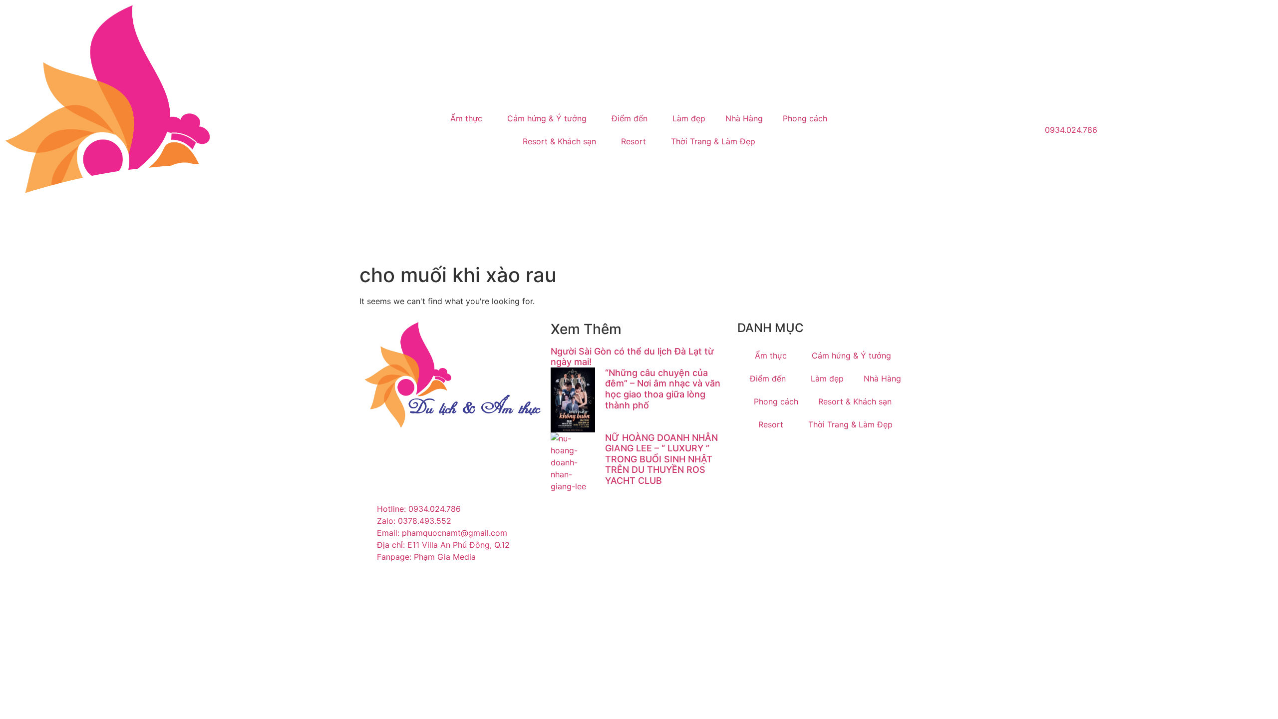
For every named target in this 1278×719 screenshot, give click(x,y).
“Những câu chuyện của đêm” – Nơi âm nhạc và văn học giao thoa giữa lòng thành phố (662, 388)
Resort (633, 141)
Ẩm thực (466, 118)
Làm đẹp (688, 118)
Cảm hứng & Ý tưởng (547, 118)
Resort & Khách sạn (559, 141)
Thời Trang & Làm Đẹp (713, 141)
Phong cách (805, 118)
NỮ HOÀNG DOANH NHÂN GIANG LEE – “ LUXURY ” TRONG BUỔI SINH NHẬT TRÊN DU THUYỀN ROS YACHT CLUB (661, 459)
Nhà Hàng (744, 118)
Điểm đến (629, 118)
